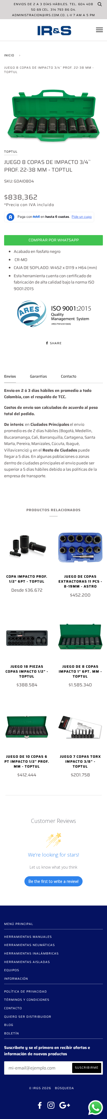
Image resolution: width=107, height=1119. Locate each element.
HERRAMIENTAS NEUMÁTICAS (29, 944)
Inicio (9, 55)
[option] (53, 117)
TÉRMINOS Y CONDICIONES (26, 999)
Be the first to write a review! (53, 881)
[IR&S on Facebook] (40, 1106)
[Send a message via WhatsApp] (95, 1107)
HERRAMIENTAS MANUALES (28, 936)
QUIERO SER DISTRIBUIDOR (27, 1016)
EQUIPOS (11, 970)
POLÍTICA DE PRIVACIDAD (25, 991)
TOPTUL (11, 151)
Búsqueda (64, 1088)
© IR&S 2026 (40, 1088)
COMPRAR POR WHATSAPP (54, 240)
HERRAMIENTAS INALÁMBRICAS (31, 953)
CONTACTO (13, 1008)
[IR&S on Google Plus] (65, 1106)
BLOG (8, 1024)
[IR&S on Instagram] (51, 1106)
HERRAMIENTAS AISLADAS (27, 961)
